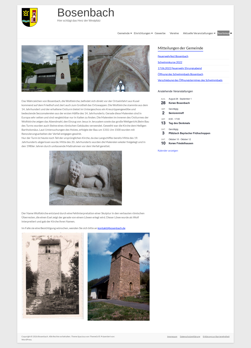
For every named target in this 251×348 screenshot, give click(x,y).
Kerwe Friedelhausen (181, 143)
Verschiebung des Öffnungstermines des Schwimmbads (190, 80)
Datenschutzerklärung (190, 336)
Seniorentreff (176, 113)
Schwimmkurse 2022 (170, 62)
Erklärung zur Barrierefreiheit (216, 336)
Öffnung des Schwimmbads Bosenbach (180, 74)
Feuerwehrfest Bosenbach (173, 56)
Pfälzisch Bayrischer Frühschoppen (189, 133)
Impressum (172, 336)
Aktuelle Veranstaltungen (198, 33)
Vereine (174, 33)
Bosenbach (85, 12)
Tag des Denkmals (179, 123)
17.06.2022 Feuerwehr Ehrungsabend (180, 68)
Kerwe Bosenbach (179, 103)
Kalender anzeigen (168, 150)
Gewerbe (160, 33)
